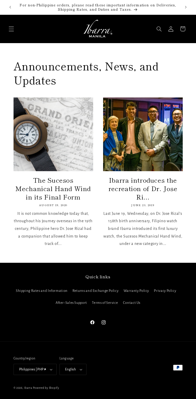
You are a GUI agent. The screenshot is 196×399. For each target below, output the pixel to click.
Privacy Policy (165, 291)
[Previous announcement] (10, 7)
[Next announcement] (185, 7)
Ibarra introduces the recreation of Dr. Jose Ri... (142, 188)
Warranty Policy (136, 291)
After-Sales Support (71, 303)
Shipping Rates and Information (42, 291)
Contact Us (131, 303)
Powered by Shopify (46, 387)
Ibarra (28, 387)
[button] (11, 29)
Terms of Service (105, 303)
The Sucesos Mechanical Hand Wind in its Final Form (53, 188)
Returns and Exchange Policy (95, 291)
